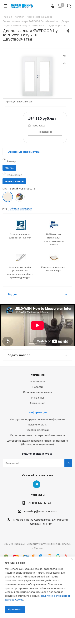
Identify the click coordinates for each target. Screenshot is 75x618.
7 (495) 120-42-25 (39, 502)
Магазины (37, 397)
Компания (38, 374)
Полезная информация (37, 392)
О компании (37, 381)
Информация (37, 412)
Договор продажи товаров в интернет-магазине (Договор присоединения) (37, 442)
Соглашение (37, 403)
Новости (37, 387)
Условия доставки (38, 430)
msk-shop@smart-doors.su (40, 511)
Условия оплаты (37, 424)
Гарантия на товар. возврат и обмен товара (37, 435)
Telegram (36, 484)
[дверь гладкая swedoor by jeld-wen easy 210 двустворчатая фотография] (37, 76)
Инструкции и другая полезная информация (37, 419)
